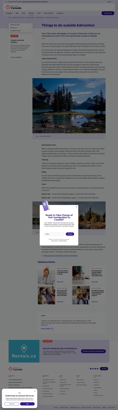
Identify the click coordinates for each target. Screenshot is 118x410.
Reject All (11, 404)
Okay (27, 404)
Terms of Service (63, 240)
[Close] (35, 391)
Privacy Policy (54, 240)
